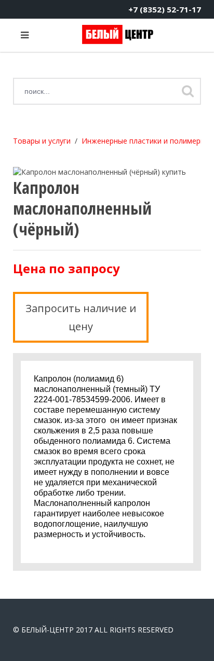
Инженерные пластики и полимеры (144, 141)
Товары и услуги (42, 141)
